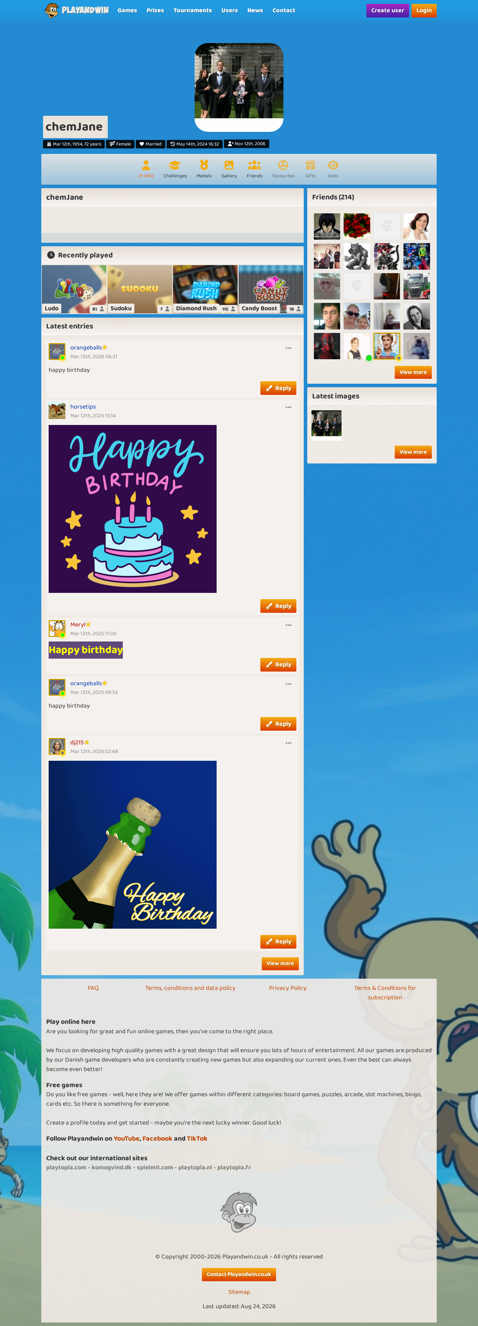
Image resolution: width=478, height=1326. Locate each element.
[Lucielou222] (416, 256)
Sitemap (239, 1292)
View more (280, 963)
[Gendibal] (327, 346)
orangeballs (86, 348)
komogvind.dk (112, 1167)
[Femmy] (327, 256)
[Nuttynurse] (387, 346)
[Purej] (387, 226)
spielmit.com (155, 1167)
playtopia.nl (195, 1167)
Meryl (77, 625)
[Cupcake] (387, 286)
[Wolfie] (416, 346)
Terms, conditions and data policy (190, 988)
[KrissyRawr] (357, 226)
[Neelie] (387, 316)
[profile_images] (326, 425)
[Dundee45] (357, 346)
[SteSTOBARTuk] (416, 286)
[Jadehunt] (327, 226)
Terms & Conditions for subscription (385, 992)
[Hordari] (357, 256)
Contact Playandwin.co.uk (239, 1274)
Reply (283, 388)
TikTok (197, 1138)
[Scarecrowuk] (327, 286)
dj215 (77, 742)
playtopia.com (66, 1167)
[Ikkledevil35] (416, 316)
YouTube (127, 1138)
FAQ (93, 988)
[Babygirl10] (416, 226)
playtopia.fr (234, 1167)
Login (424, 10)
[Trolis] (387, 256)
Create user (387, 10)
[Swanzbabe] (357, 316)
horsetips (83, 407)
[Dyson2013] (327, 316)
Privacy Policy (288, 988)
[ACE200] (357, 286)
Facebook (157, 1138)
